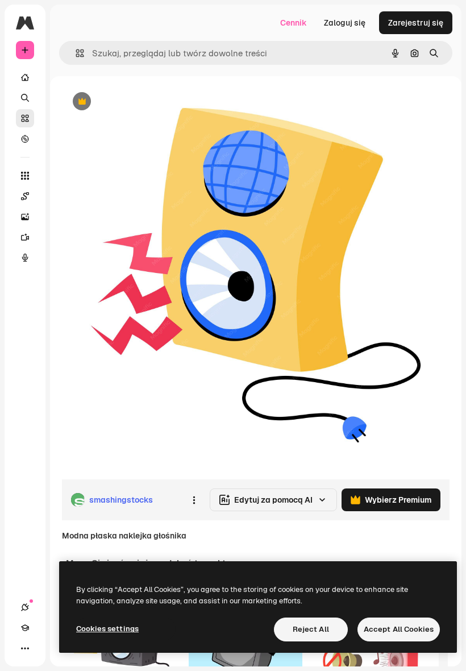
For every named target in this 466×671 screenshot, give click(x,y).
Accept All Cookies (399, 629)
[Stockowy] (25, 118)
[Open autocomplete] (75, 53)
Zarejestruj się (415, 23)
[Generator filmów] (25, 237)
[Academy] (25, 628)
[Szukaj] (25, 98)
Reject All (311, 629)
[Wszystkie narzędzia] (25, 176)
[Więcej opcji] (193, 499)
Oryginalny (139, 102)
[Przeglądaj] (25, 139)
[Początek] (25, 77)
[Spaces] (25, 196)
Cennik (293, 23)
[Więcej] (25, 648)
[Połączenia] (25, 607)
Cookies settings (107, 628)
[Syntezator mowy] (25, 257)
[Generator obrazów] (25, 217)
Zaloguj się (344, 23)
